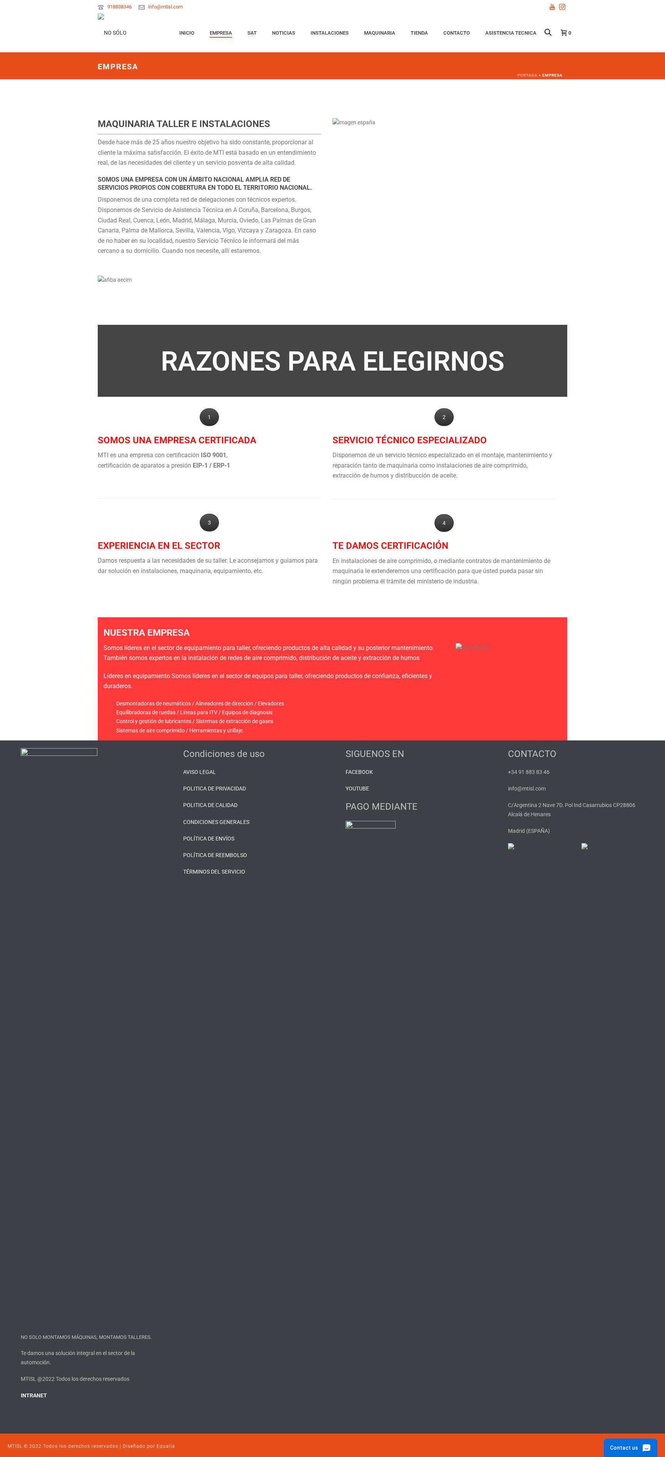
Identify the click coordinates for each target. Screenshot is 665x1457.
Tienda (419, 33)
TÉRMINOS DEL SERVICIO (214, 872)
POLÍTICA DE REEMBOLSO (215, 855)
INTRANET (34, 1395)
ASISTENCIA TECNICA (510, 33)
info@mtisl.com (165, 7)
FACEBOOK (359, 772)
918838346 (119, 7)
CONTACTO (456, 33)
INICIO (186, 33)
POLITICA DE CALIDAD (210, 805)
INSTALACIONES (330, 33)
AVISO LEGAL (199, 772)
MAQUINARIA (379, 33)
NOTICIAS (283, 33)
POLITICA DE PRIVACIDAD (214, 788)
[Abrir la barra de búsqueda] (548, 24)
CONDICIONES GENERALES (216, 822)
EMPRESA (221, 33)
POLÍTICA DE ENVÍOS (208, 838)
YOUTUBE (357, 788)
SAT (252, 33)
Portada (528, 75)
